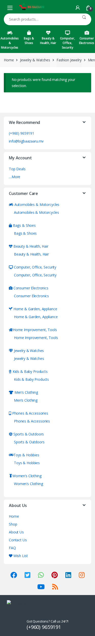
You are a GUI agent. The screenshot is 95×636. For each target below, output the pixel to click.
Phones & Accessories (29, 413)
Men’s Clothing (25, 392)
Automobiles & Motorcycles (9, 43)
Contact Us (18, 540)
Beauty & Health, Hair (48, 40)
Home (9, 60)
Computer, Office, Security (67, 43)
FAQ (12, 547)
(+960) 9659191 (21, 133)
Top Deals (17, 168)
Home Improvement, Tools (35, 329)
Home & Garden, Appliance (34, 308)
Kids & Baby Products (30, 371)
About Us (16, 532)
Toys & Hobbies (26, 455)
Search (84, 19)
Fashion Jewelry (69, 60)
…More (14, 176)
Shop (13, 524)
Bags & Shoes (29, 40)
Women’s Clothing (27, 475)
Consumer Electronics (30, 288)
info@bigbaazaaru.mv (26, 141)
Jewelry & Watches (35, 60)
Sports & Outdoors (28, 434)
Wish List (20, 555)
